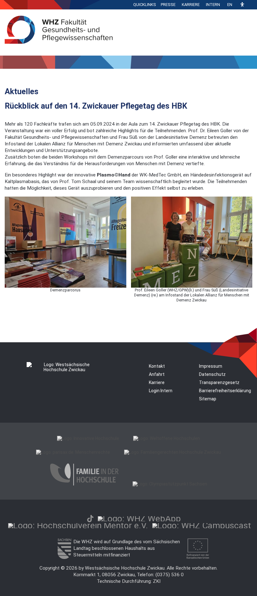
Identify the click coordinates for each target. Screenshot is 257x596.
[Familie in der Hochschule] (84, 483)
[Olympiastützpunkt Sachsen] (170, 483)
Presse (168, 4)
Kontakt (157, 366)
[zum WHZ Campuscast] (201, 525)
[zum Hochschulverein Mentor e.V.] (78, 525)
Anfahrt (157, 374)
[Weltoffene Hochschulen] (166, 438)
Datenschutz (212, 374)
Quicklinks (144, 4)
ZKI (156, 581)
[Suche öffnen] (250, 4)
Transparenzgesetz (219, 382)
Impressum (210, 366)
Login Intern (160, 390)
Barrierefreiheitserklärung (225, 390)
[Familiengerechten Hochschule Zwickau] (172, 452)
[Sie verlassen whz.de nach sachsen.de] (64, 557)
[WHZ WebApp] (139, 518)
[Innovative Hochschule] (88, 438)
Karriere (191, 4)
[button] (242, 5)
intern (213, 4)
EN (229, 4)
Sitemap (207, 398)
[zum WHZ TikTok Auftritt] (90, 518)
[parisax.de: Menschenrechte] (73, 452)
